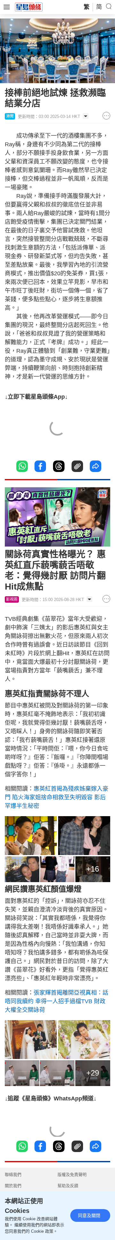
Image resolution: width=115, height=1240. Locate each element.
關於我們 (13, 1185)
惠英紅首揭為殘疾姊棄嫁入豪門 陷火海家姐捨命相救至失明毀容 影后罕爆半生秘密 (56, 797)
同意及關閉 (89, 1215)
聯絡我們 (13, 1174)
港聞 (10, 116)
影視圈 (12, 599)
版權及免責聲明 (72, 1174)
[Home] (28, 7)
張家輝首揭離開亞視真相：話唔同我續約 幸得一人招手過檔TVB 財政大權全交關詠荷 (56, 1001)
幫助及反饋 (67, 1185)
